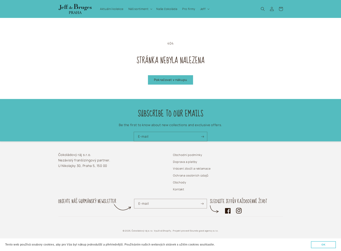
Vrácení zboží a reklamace (191, 168)
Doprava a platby (185, 162)
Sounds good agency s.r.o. (204, 230)
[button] (140, 9)
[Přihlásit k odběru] (202, 136)
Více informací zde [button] (229, 244)
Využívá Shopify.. (163, 230)
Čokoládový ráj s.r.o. (142, 230)
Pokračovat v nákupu (170, 80)
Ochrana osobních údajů (191, 175)
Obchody (179, 182)
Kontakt (178, 189)
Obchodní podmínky (187, 155)
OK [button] (323, 244)
